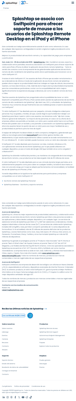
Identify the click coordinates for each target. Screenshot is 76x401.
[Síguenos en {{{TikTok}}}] (30, 397)
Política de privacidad (21, 386)
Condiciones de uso (38, 386)
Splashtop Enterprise (46, 339)
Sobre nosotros (8, 324)
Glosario (5, 350)
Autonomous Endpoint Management (52, 335)
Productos (43, 324)
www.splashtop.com (50, 253)
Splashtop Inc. (39, 62)
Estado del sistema (8, 364)
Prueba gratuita (44, 360)
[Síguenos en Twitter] (19, 397)
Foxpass (42, 343)
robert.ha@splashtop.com (12, 290)
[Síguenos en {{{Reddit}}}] (27, 397)
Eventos (4, 335)
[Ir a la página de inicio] (10, 3)
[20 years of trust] (23, 3)
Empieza (42, 356)
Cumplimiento (7, 386)
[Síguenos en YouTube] (23, 397)
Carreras (5, 339)
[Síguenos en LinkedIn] (3, 397)
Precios (41, 367)
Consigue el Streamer (9, 371)
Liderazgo (5, 332)
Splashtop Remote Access (48, 328)
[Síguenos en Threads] (11, 397)
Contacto (5, 346)
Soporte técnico (7, 360)
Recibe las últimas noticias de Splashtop (22, 308)
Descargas (43, 364)
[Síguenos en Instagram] (7, 397)
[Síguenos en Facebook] (15, 397)
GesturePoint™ (32, 135)
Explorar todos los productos (49, 346)
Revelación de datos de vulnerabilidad (15, 367)
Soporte (5, 356)
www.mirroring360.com (11, 256)
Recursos (5, 343)
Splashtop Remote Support (48, 332)
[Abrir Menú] (72, 2)
